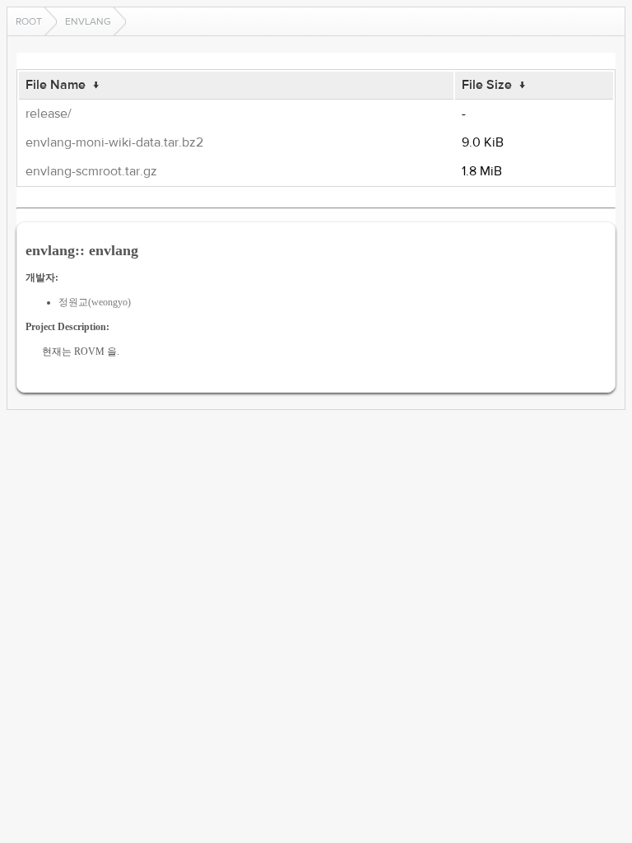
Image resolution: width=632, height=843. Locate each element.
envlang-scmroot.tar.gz (91, 171)
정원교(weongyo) (94, 302)
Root (29, 21)
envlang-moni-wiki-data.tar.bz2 (114, 142)
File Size (487, 85)
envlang (88, 21)
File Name (56, 85)
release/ (49, 113)
